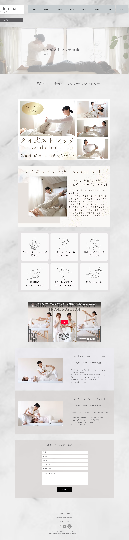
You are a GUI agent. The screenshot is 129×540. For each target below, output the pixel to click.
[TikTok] (69, 526)
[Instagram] (59, 526)
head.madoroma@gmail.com (65, 517)
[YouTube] (64, 526)
